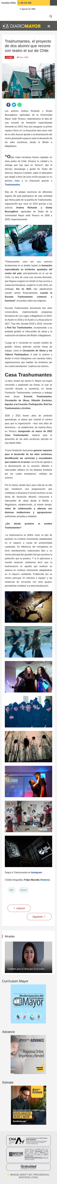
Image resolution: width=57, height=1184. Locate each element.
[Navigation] (49, 26)
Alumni (9, 57)
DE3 (11, 890)
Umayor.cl (53, 3)
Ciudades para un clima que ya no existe (26, 969)
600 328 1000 (25, 2)
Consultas (8, 2)
